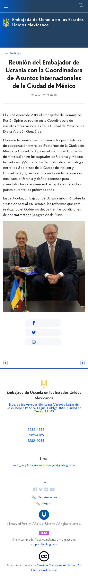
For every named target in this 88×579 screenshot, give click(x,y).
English (47, 503)
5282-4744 (36, 430)
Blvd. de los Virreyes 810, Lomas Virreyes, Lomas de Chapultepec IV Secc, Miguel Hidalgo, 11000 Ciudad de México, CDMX (44, 408)
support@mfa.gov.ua (44, 544)
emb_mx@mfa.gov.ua (27, 465)
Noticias (15, 53)
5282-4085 (35, 441)
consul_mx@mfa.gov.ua (59, 465)
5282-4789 (35, 435)
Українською (47, 497)
